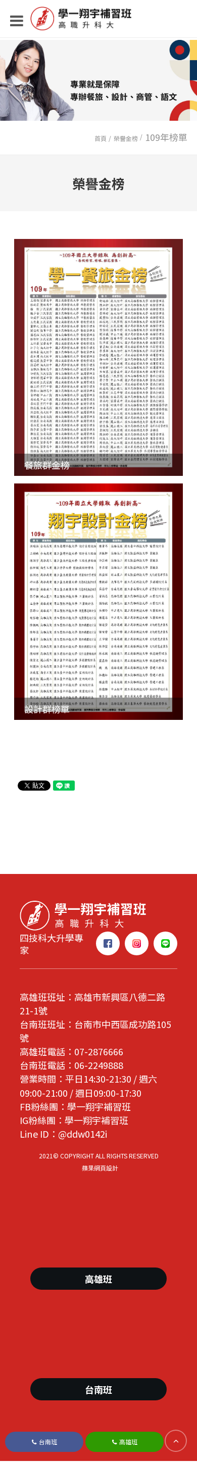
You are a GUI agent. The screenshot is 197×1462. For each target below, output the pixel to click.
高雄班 (128, 1441)
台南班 (48, 1441)
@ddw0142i (82, 1134)
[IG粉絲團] (137, 943)
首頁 (100, 138)
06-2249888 (98, 1065)
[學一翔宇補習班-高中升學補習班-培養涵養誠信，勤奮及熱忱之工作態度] (83, 913)
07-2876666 (98, 1051)
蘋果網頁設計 (100, 1167)
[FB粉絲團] (108, 943)
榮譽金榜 (126, 138)
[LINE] (165, 943)
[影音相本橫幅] (98, 80)
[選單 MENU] (101, 20)
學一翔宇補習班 (99, 1106)
